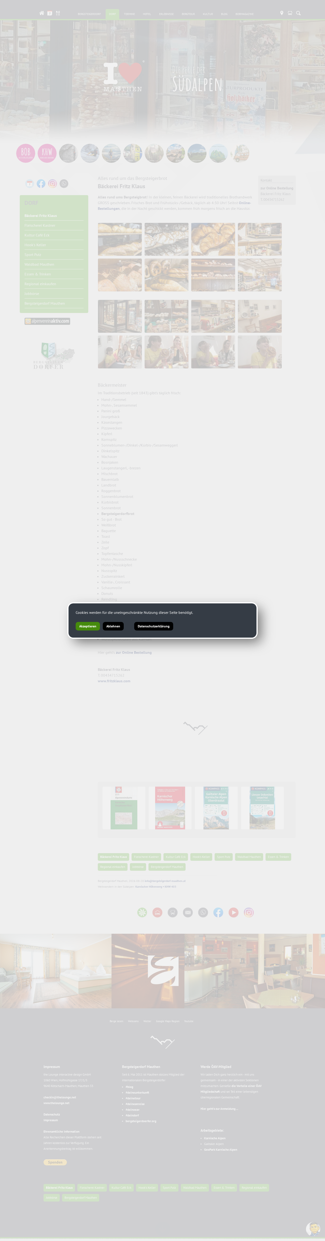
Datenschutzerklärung (154, 626)
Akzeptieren (87, 626)
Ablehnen (113, 626)
